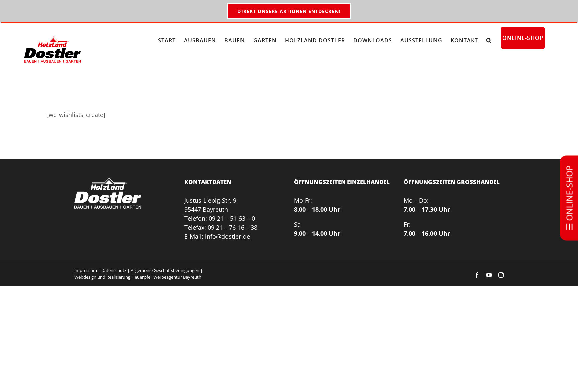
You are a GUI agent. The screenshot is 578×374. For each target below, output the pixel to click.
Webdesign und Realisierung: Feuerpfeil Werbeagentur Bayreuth (137, 277)
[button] (489, 40)
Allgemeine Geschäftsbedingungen (165, 270)
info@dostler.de (227, 236)
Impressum (85, 270)
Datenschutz (113, 270)
